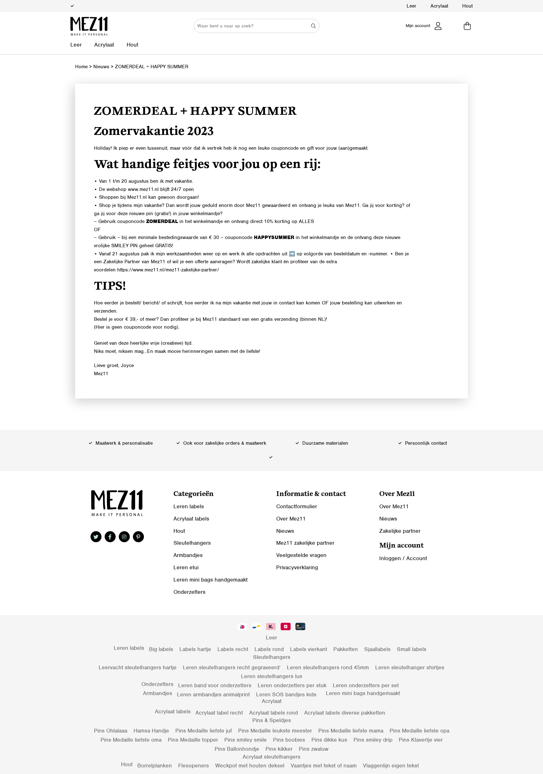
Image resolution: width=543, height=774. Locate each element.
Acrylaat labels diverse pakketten (344, 712)
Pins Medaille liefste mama (350, 730)
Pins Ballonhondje (237, 748)
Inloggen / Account (403, 558)
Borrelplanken (154, 765)
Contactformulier (296, 506)
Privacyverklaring (297, 567)
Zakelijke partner (399, 530)
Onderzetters (189, 591)
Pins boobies (289, 739)
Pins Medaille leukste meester (275, 730)
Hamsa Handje (151, 730)
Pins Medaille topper (193, 739)
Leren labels (188, 506)
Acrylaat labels (191, 518)
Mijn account (418, 25)
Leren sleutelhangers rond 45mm (328, 667)
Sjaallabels (377, 649)
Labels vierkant (308, 649)
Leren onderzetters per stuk (292, 685)
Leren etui (186, 567)
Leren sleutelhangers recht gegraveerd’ (232, 667)
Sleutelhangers (192, 542)
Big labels (161, 649)
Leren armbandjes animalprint (213, 694)
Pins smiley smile (245, 739)
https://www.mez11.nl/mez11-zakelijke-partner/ (168, 270)
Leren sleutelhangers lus (271, 676)
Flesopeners (193, 765)
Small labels (411, 649)
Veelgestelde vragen (301, 555)
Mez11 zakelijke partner (305, 542)
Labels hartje (195, 649)
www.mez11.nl (143, 189)
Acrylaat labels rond (273, 712)
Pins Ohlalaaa (110, 730)
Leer (411, 6)
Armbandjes (188, 555)
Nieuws (101, 67)
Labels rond (269, 649)
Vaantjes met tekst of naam (324, 765)
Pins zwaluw (313, 748)
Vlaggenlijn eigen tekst (391, 765)
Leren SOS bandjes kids (286, 694)
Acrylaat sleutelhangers (271, 756)
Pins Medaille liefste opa (419, 730)
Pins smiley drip (373, 739)
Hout (467, 6)
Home (81, 67)
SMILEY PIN (125, 245)
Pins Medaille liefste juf (203, 730)
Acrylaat (439, 6)
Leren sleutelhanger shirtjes (409, 667)
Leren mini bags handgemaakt (210, 579)
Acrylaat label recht (219, 712)
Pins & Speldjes (271, 720)
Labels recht (232, 649)
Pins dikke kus (329, 739)
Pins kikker (279, 748)
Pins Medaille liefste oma (131, 739)
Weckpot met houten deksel (249, 765)
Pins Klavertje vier (421, 739)
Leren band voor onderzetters (214, 685)
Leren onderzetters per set (366, 685)
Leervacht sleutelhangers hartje (138, 667)
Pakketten (345, 649)
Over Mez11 (291, 518)
